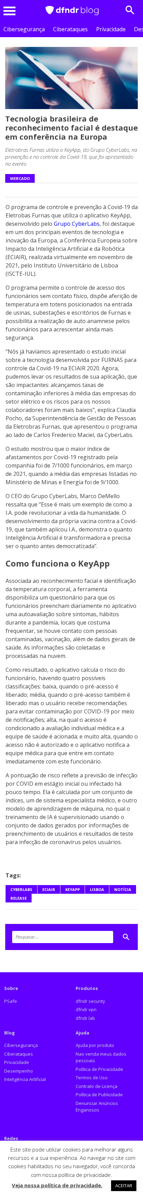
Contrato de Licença (96, 1086)
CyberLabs (21, 889)
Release (18, 898)
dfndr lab (85, 1018)
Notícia (122, 889)
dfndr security (90, 1001)
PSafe (10, 1001)
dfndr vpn (86, 1009)
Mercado (20, 178)
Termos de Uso (92, 1077)
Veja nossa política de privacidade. (57, 1185)
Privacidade (111, 29)
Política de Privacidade (99, 1069)
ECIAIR (48, 889)
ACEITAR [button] (123, 1185)
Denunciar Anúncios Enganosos (97, 1106)
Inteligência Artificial (25, 1079)
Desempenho (18, 1071)
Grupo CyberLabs (77, 224)
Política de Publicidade (99, 1094)
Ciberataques (70, 29)
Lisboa (97, 889)
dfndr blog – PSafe (72, 11)
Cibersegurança (24, 29)
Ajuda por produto (95, 1045)
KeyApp (72, 889)
